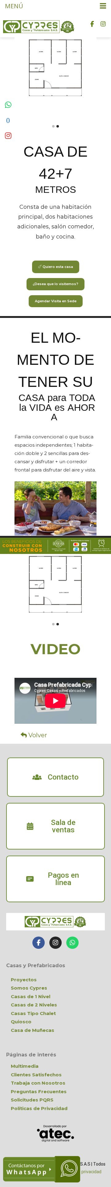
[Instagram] (103, 23)
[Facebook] (92, 23)
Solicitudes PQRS (32, 1100)
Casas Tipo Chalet (33, 1013)
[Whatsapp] (72, 943)
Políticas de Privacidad (39, 1108)
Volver (37, 735)
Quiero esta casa (57, 267)
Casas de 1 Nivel (30, 996)
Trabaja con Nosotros (38, 1083)
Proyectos (24, 980)
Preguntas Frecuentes (39, 1091)
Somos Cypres (29, 988)
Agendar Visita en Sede (55, 301)
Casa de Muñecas (32, 1030)
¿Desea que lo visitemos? (55, 284)
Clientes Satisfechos (36, 1075)
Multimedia (25, 1066)
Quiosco (21, 1022)
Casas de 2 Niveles (34, 1005)
